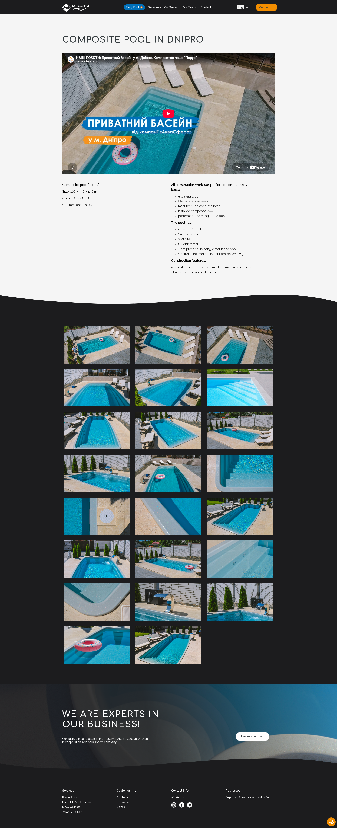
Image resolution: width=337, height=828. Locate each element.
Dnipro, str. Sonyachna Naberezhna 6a (247, 797)
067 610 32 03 (179, 797)
